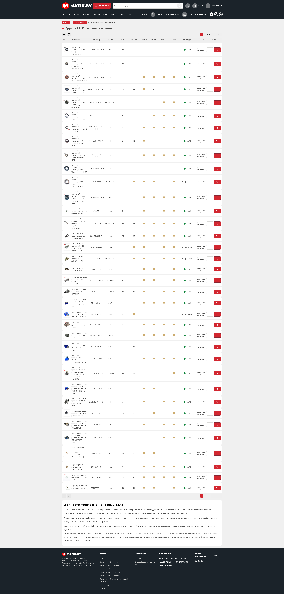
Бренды (96, 14)
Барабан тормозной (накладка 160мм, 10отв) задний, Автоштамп (78, 102)
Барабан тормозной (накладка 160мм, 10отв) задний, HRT (79, 89)
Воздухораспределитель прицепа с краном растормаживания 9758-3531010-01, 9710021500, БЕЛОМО (79, 373)
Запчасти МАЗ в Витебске (110, 572)
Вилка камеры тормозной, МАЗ (78, 269)
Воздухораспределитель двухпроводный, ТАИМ (79, 325)
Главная (66, 14)
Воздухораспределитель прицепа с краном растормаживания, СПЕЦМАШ (79, 424)
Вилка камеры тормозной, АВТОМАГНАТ (77, 258)
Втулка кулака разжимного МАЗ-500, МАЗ (77, 467)
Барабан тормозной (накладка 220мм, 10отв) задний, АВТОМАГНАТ (78, 182)
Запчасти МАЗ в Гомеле (109, 565)
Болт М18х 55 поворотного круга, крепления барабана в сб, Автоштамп (79, 223)
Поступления (140, 559)
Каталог (104, 6)
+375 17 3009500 (181, 559)
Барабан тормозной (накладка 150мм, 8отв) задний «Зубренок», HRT (78, 64)
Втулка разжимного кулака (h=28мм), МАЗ (79, 488)
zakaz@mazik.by (165, 565)
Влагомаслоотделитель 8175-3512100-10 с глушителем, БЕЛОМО (79, 280)
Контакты (143, 14)
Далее (218, 34)
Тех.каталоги (109, 14)
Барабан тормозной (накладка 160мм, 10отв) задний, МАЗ (79, 115)
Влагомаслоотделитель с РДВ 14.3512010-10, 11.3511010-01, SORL (79, 303)
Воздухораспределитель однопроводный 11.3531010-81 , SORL (79, 346)
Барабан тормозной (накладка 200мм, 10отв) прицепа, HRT (78, 155)
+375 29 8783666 (181, 562)
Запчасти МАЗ (80, 22)
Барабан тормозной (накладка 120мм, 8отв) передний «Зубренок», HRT (78, 49)
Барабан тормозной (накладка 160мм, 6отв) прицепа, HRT (79, 77)
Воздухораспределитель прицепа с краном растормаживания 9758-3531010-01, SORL (79, 388)
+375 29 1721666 (165, 562)
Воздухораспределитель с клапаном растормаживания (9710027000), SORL (79, 437)
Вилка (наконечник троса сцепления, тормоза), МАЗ (79, 236)
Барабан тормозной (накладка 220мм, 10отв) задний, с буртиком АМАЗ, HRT (78, 197)
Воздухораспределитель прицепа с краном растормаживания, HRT (79, 401)
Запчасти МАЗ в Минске (109, 562)
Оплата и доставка (126, 14)
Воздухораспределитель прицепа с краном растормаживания (79, 413)
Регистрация (217, 6)
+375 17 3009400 (166, 559)
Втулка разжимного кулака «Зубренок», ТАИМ (79, 477)
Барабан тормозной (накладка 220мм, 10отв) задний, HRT (79, 168)
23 (212, 34)
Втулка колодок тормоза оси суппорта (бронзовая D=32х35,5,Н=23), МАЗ (77, 453)
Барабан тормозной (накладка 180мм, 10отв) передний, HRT (78, 141)
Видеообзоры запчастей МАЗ (145, 563)
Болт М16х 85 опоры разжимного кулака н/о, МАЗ (79, 211)
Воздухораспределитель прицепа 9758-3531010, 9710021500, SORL (79, 358)
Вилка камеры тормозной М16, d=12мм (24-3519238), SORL (77, 247)
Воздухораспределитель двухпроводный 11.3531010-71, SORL (79, 314)
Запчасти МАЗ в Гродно (109, 569)
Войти (200, 6)
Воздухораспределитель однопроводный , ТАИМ (79, 335)
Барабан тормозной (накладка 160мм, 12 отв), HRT (79, 127)
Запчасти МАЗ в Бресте (109, 576)
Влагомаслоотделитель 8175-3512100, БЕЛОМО (79, 291)
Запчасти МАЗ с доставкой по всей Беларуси (114, 580)
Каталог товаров (81, 14)
